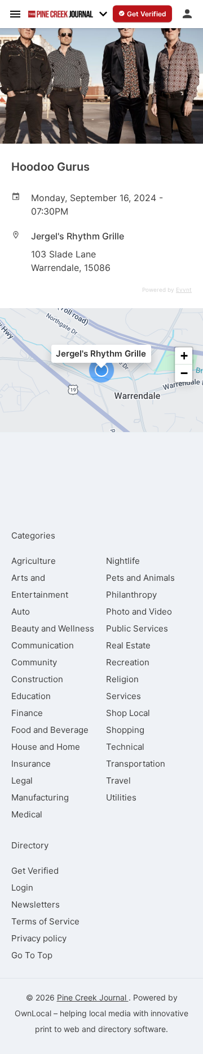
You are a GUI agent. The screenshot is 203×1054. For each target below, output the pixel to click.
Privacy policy (39, 938)
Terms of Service (45, 921)
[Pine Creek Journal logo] (60, 14)
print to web (57, 1029)
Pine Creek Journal (93, 997)
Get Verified (35, 870)
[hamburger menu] (15, 13)
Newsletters (35, 904)
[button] (101, 370)
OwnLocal (33, 1013)
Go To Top (31, 955)
